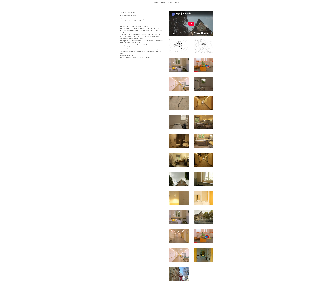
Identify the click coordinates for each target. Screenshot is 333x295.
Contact (176, 2)
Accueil (156, 2)
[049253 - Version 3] (179, 185)
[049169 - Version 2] (179, 166)
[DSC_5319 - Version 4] (179, 242)
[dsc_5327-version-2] (203, 71)
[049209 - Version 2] (203, 166)
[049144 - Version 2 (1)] (179, 147)
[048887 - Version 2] (203, 90)
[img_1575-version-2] (179, 90)
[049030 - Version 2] (203, 109)
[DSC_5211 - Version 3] (179, 223)
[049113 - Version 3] (203, 128)
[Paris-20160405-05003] (179, 280)
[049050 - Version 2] (179, 128)
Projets (163, 2)
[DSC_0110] (203, 204)
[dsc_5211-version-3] (179, 71)
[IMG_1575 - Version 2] (179, 261)
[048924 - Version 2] (179, 109)
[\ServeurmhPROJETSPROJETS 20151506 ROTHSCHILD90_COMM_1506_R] (179, 52)
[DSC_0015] (203, 185)
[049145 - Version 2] (203, 147)
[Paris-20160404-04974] (203, 261)
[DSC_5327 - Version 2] (203, 242)
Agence (169, 2)
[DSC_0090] (179, 204)
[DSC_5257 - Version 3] (203, 223)
